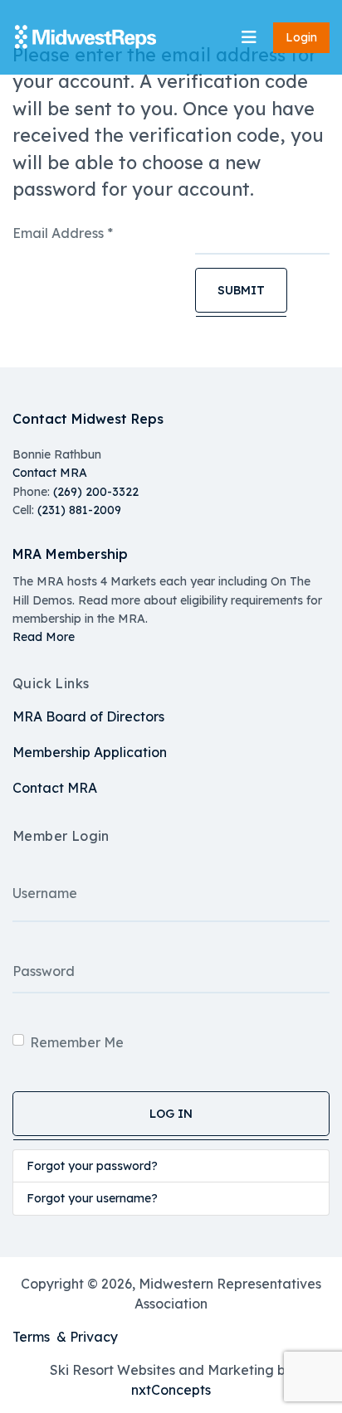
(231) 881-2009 (79, 510)
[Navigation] (249, 37)
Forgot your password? (92, 1165)
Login (301, 37)
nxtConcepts (171, 1389)
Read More (43, 636)
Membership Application (89, 752)
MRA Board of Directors (88, 716)
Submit (241, 290)
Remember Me (77, 1042)
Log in (171, 1113)
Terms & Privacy (65, 1336)
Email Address (62, 233)
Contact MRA (49, 472)
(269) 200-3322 (96, 491)
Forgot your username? (92, 1198)
